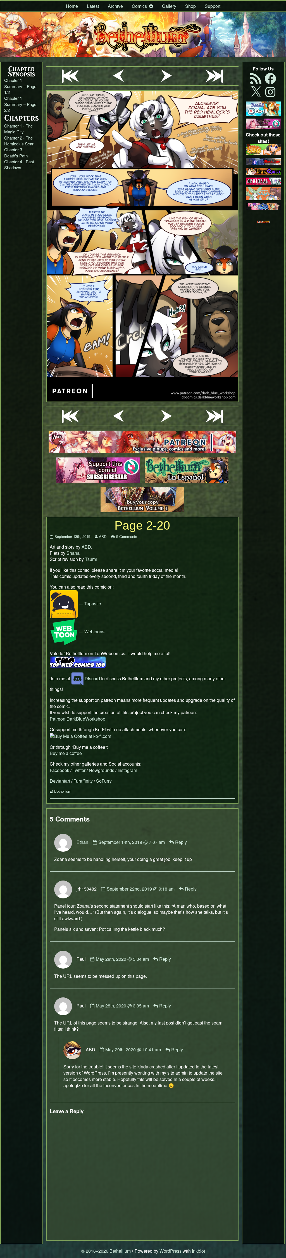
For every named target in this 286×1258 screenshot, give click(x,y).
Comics (139, 6)
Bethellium (62, 791)
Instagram (127, 770)
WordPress (170, 1251)
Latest (93, 6)
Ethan (82, 842)
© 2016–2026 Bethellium (106, 1251)
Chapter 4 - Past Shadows (19, 164)
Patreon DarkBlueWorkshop (77, 719)
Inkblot (198, 1251)
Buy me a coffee (66, 753)
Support (212, 6)
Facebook (59, 770)
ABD (103, 536)
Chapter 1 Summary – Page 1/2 (20, 86)
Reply (181, 842)
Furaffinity (83, 781)
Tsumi (91, 559)
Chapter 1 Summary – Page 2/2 (20, 104)
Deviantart (60, 781)
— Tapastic (89, 603)
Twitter (79, 770)
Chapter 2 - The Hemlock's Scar (19, 141)
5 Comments (126, 536)
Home (72, 6)
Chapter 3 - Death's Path (16, 152)
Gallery (169, 6)
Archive (115, 6)
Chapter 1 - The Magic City (18, 128)
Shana (73, 553)
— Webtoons (91, 631)
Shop (190, 6)
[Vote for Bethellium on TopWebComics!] (78, 661)
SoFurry (104, 781)
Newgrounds (101, 770)
